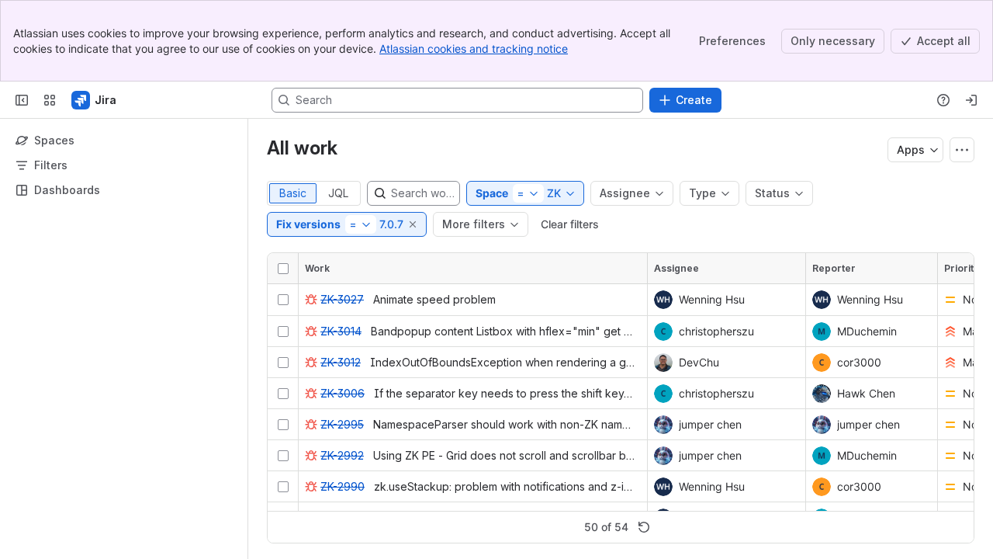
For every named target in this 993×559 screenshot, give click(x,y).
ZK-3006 (342, 393)
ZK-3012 (340, 362)
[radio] (293, 193)
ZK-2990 (342, 486)
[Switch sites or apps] (49, 100)
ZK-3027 (342, 299)
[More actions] (962, 149)
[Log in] (971, 100)
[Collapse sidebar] (21, 100)
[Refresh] (643, 527)
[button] (413, 224)
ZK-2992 (342, 455)
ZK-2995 (342, 424)
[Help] (943, 100)
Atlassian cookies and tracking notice (473, 48)
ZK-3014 (341, 331)
